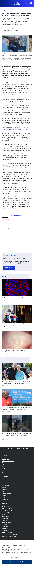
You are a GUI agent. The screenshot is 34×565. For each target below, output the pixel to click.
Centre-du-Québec (7, 510)
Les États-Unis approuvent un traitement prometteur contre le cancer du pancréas (15, 298)
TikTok (4, 470)
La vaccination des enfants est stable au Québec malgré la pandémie (17, 324)
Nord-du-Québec (6, 522)
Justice (4, 487)
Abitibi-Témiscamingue (8, 506)
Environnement (6, 483)
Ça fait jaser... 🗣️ (9, 255)
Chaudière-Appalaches (8, 512)
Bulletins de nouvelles (8, 461)
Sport (3, 497)
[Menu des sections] (3, 3)
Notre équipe (5, 459)
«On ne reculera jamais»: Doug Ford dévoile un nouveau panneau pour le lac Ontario (16, 408)
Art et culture (5, 479)
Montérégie (5, 528)
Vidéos (4, 465)
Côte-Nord (5, 524)
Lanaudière (5, 518)
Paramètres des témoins (8, 472)
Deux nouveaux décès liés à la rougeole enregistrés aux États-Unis (14, 351)
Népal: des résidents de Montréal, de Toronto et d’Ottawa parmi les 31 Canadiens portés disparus (16, 435)
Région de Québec (7, 532)
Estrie (3, 514)
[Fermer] (32, 542)
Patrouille (4, 489)
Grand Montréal (6, 516)
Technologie (5, 499)
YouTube (4, 469)
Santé (4, 10)
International (5, 485)
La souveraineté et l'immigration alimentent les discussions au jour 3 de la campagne (16, 382)
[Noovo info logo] (17, 3)
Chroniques (5, 463)
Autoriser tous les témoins (17, 562)
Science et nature (6, 493)
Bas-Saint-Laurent (7, 508)
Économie (4, 481)
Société (4, 495)
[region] (17, 552)
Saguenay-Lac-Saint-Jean (9, 536)
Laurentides (5, 526)
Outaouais (4, 530)
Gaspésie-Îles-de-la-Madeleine (10, 534)
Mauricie (4, 520)
